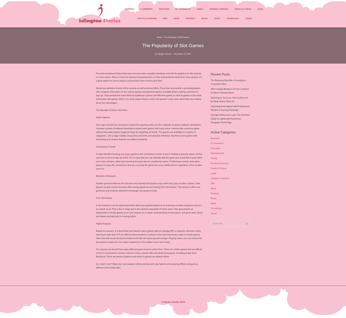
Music (176, 18)
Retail (205, 18)
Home (159, 37)
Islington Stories (164, 54)
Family (200, 9)
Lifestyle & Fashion (147, 18)
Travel (248, 18)
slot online (126, 154)
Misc (165, 18)
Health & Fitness (242, 9)
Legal (260, 9)
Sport (217, 18)
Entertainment (183, 9)
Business (129, 9)
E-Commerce (146, 9)
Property (190, 18)
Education (164, 9)
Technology (233, 18)
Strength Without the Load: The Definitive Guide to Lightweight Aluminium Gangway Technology (230, 118)
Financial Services (218, 9)
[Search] (247, 223)
